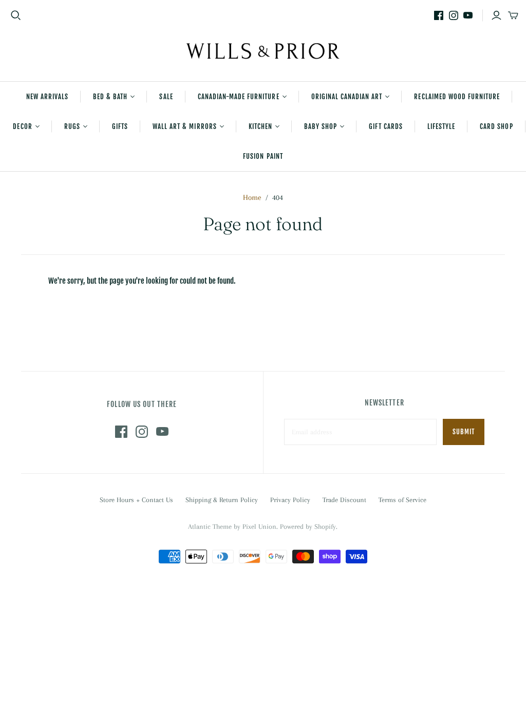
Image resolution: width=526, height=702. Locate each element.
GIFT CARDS (385, 126)
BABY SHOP (320, 126)
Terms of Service (402, 500)
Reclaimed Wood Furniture (457, 97)
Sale (166, 97)
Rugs (72, 126)
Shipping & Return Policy (221, 500)
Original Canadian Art (347, 97)
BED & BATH (110, 97)
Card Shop (496, 126)
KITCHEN (260, 126)
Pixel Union (259, 526)
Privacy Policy (290, 500)
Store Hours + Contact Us (136, 500)
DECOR (22, 126)
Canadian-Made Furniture (238, 97)
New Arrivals (47, 97)
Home (252, 197)
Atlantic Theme (210, 526)
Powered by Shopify (308, 526)
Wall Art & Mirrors (185, 126)
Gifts (120, 126)
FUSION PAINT (263, 156)
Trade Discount (344, 500)
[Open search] (16, 15)
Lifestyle (441, 126)
